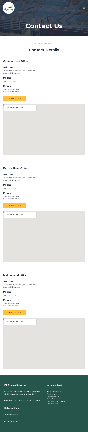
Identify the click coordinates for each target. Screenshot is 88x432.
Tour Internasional (53, 396)
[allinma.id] (8, 7)
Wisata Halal (51, 399)
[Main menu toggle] (84, 8)
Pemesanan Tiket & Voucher (56, 401)
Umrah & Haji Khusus (54, 392)
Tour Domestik (52, 394)
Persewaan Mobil (52, 404)
